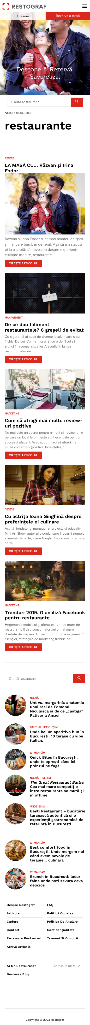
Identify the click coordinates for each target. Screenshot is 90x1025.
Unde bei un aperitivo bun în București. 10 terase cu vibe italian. (57, 736)
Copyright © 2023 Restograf (45, 1019)
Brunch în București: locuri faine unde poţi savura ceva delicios (56, 880)
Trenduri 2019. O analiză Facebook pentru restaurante (45, 615)
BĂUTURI (35, 727)
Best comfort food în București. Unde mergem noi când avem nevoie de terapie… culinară (57, 853)
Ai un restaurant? (21, 966)
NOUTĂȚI (35, 698)
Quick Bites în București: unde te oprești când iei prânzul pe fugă (54, 761)
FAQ (50, 905)
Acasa (9, 112)
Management (14, 317)
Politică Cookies (60, 913)
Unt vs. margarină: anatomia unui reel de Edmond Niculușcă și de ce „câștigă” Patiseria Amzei (57, 709)
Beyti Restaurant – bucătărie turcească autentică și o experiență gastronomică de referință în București (57, 817)
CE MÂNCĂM (37, 753)
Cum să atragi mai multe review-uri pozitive (44, 423)
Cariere (12, 921)
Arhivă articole (19, 947)
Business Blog (18, 974)
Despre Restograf (21, 905)
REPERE (9, 158)
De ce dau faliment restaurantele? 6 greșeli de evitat (44, 327)
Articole (13, 913)
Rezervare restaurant (24, 938)
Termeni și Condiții (62, 938)
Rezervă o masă (68, 16)
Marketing (12, 413)
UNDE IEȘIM (50, 727)
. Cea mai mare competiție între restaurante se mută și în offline (57, 788)
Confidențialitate (61, 930)
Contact (13, 930)
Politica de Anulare (62, 921)
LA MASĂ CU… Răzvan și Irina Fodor (39, 168)
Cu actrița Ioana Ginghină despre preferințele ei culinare (43, 519)
